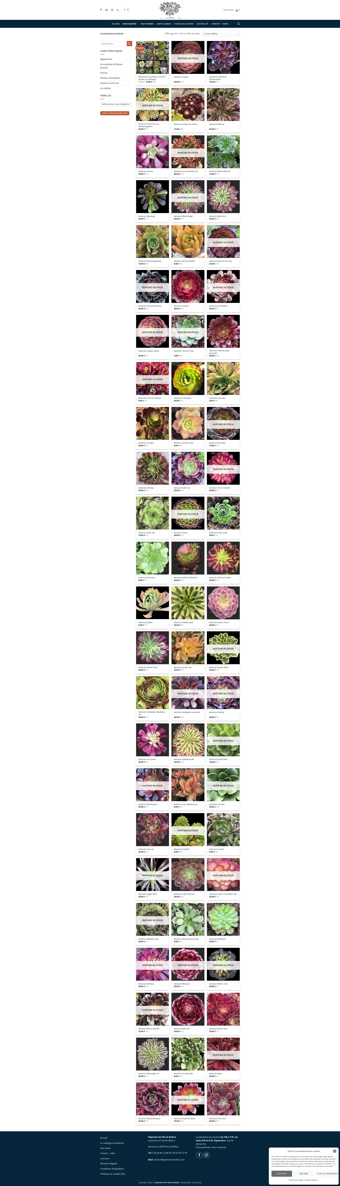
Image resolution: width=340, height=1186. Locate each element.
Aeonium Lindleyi (181, 849)
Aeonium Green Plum (147, 667)
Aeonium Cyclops (146, 443)
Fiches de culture (183, 23)
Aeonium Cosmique (182, 398)
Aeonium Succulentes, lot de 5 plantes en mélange (151, 78)
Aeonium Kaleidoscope (184, 759)
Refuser (303, 1173)
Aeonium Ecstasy (145, 488)
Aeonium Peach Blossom (149, 1118)
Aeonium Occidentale (183, 1073)
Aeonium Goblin (145, 622)
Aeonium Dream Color (184, 443)
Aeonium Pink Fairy (217, 1118)
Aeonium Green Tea (183, 667)
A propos (104, 1158)
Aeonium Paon (215, 1073)
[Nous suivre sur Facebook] (124, 10)
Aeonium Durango (217, 443)
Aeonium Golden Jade (183, 622)
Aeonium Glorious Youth (220, 577)
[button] (334, 1151)
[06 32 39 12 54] (118, 10)
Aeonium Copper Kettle (148, 351)
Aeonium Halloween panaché (187, 712)
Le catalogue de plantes (112, 1143)
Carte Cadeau (164, 23)
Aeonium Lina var (146, 849)
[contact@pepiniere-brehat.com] (106, 10)
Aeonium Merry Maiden (149, 1029)
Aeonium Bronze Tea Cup (220, 261)
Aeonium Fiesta (181, 533)
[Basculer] (130, 59)
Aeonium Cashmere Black (149, 306)
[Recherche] (238, 24)
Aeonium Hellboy (216, 712)
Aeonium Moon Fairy (218, 1029)
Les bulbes (105, 88)
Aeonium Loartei (216, 849)
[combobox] (116, 104)
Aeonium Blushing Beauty (149, 261)
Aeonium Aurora (145, 171)
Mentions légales (311, 1180)
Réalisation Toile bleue (191, 1182)
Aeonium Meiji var (182, 984)
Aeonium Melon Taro (218, 984)
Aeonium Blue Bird (217, 216)
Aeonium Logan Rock (147, 894)
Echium (104, 72)
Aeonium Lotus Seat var (184, 894)
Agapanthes (106, 59)
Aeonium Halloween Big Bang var (151, 713)
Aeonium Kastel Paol (218, 759)
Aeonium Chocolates (218, 306)
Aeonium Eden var (182, 488)
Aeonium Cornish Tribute (149, 398)
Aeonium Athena (216, 124)
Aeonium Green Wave (218, 667)
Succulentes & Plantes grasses (111, 66)
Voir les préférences (326, 1173)
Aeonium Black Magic (183, 216)
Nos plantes (129, 23)
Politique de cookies (296, 1180)
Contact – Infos (219, 23)
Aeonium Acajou (181, 77)
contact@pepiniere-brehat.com (169, 1159)
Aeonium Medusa (146, 984)
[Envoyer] (129, 43)
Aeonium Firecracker (218, 533)
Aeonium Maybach (217, 939)
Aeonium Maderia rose (148, 939)
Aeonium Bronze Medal (184, 261)
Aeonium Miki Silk (182, 1029)
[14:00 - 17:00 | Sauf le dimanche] (112, 10)
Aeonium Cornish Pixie (184, 351)
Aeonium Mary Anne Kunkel (186, 939)
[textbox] (115, 104)
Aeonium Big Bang (146, 216)
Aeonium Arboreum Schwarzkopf (218, 78)
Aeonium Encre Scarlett (219, 488)
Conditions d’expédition (112, 1168)
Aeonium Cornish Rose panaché (219, 351)
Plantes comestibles (110, 78)
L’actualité (202, 23)
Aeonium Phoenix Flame (184, 1118)
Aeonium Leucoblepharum (185, 804)
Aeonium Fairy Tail (146, 533)
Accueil (116, 23)
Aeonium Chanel (181, 306)
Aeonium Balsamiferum (219, 171)
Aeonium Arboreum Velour (186, 124)
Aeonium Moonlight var (148, 1073)
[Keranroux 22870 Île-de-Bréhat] (101, 10)
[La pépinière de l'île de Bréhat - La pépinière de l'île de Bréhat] (170, 10)
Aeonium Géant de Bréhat (185, 577)
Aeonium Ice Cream (147, 759)
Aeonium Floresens (146, 577)
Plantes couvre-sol (109, 83)
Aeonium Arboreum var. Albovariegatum (149, 125)
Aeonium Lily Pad (216, 804)
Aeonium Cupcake (217, 398)
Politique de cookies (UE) (112, 1173)
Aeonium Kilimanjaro (147, 804)
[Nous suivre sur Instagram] (128, 10)
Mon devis (105, 1148)
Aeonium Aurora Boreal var (186, 171)
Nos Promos (147, 23)
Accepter (282, 1173)
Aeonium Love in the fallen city (223, 894)
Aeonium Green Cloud (219, 622)
